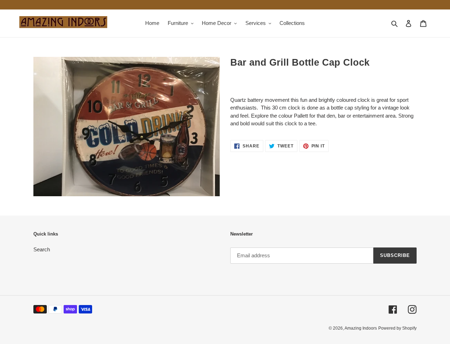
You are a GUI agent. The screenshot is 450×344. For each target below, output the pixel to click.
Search (41, 249)
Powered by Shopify (397, 328)
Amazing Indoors (361, 328)
